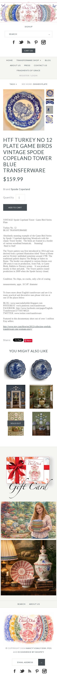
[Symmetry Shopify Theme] (28, 499)
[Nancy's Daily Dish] (28, 1)
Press (27, 65)
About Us (15, 65)
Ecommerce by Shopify (31, 652)
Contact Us (40, 65)
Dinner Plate (40, 84)
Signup (28, 26)
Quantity (8, 197)
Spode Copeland (20, 189)
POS (49, 648)
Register (24, 75)
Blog (48, 60)
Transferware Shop (28, 60)
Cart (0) (28, 50)
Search (21, 604)
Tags (13, 84)
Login (34, 75)
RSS (28, 42)
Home (9, 60)
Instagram (43, 42)
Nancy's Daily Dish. (36, 648)
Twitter (21, 42)
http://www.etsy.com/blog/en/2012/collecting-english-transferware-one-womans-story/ (27, 327)
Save (29, 340)
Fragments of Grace (28, 70)
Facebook (13, 42)
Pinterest (35, 42)
